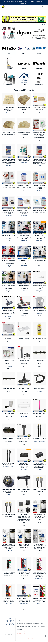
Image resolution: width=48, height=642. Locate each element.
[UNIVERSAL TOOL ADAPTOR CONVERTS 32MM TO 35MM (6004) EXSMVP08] (8, 430)
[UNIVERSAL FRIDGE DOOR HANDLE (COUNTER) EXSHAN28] (24, 405)
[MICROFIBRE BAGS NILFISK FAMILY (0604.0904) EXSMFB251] (24, 177)
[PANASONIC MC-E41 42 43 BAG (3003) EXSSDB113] (39, 99)
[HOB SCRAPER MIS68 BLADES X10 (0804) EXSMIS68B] (24, 329)
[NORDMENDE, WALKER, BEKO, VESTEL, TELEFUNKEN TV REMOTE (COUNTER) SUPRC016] (39, 590)
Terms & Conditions (9, 634)
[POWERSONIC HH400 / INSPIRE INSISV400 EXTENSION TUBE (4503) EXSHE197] (39, 405)
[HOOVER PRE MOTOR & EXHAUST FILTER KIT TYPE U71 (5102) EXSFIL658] (8, 405)
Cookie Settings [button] (31, 638)
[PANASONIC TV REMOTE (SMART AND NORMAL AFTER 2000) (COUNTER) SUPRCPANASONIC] (39, 564)
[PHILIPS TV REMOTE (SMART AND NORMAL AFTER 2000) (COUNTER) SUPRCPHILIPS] (8, 590)
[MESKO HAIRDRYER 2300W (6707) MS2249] (24, 481)
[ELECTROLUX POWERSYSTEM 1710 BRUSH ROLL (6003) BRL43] (8, 378)
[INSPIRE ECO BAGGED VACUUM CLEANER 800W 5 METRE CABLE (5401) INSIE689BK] (8, 277)
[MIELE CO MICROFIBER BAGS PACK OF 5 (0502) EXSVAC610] (8, 177)
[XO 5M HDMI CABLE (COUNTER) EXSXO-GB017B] (8, 506)
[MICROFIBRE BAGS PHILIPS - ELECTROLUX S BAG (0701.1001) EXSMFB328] (8, 202)
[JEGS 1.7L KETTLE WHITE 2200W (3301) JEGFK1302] (39, 302)
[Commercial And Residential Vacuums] (9, 31)
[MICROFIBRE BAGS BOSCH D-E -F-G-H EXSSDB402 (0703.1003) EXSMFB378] (24, 202)
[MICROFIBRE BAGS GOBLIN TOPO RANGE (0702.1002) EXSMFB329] (39, 177)
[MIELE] (9, 46)
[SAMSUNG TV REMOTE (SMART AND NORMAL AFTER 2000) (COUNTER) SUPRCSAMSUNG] (24, 590)
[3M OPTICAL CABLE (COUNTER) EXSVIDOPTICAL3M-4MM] (8, 455)
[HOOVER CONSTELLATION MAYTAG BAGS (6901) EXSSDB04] (8, 99)
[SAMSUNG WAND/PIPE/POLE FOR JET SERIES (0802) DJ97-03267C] (39, 277)
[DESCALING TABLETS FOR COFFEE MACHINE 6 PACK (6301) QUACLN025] (24, 536)
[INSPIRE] (39, 46)
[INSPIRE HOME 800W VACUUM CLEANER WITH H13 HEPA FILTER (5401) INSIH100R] (8, 252)
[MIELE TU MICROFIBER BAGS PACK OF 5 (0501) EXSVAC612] (24, 151)
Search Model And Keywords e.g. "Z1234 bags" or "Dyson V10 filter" (10, 622)
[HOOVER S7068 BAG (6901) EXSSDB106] (24, 99)
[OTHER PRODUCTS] (39, 76)
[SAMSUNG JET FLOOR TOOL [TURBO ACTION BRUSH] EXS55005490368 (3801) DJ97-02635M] (8, 302)
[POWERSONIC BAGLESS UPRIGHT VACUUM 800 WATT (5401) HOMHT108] (24, 277)
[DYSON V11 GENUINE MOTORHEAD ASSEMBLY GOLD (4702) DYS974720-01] (24, 302)
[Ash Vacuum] (9, 76)
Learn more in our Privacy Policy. (23, 631)
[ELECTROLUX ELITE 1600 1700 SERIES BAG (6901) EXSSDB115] (8, 124)
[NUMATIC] (39, 31)
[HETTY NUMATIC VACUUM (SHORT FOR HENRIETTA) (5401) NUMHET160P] (24, 227)
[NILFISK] (24, 46)
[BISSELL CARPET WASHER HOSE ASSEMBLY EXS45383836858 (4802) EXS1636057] (39, 378)
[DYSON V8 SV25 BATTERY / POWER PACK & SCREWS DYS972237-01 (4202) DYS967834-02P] (24, 378)
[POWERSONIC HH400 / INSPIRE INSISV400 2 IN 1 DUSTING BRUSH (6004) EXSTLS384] (24, 430)
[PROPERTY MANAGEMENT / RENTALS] (24, 76)
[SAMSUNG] (24, 61)
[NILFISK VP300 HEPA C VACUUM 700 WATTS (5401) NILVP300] (8, 227)
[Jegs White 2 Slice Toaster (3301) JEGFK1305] (8, 329)
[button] (3, 6)
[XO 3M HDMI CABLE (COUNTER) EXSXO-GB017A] (39, 481)
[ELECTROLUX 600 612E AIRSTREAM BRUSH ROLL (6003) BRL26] (39, 352)
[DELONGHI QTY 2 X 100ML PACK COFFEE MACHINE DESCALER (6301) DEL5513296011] (8, 352)
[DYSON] (24, 31)
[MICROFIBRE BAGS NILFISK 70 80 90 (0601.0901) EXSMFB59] (39, 202)
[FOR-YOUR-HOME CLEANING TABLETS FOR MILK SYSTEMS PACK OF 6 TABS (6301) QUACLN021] (39, 506)
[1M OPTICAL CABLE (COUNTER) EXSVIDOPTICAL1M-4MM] (39, 430)
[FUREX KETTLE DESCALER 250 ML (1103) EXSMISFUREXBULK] (39, 329)
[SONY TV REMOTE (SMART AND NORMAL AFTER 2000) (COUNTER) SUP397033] (8, 564)
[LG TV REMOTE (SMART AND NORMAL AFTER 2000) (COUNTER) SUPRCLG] (24, 564)
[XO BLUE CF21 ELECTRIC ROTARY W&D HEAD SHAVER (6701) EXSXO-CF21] (8, 481)
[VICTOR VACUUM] (9, 61)
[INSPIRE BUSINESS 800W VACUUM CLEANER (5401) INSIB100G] (24, 252)
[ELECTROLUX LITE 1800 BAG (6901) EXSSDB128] (24, 124)
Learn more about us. (21, 633)
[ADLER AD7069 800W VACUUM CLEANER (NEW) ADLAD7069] (39, 252)
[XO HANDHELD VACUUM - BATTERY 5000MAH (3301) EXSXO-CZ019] (24, 352)
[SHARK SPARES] (39, 61)
